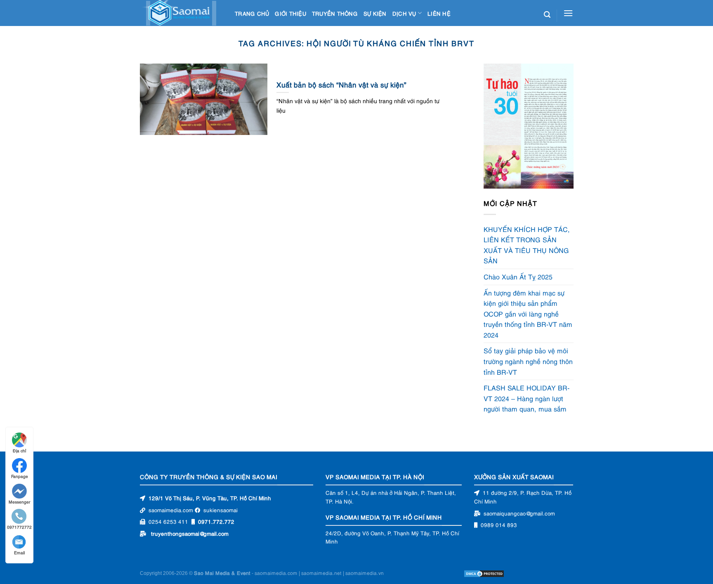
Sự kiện (375, 13)
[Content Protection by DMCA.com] (484, 573)
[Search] (547, 15)
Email (19, 552)
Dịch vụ (404, 13)
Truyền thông (335, 13)
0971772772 (19, 527)
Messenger (20, 501)
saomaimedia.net (321, 573)
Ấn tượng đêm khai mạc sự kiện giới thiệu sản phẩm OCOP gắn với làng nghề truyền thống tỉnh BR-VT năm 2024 (528, 313)
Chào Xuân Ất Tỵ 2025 (518, 276)
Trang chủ (252, 13)
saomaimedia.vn (364, 573)
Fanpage (19, 476)
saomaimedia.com (276, 573)
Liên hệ (439, 13)
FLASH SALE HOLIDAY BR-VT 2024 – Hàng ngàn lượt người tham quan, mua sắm (527, 398)
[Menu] (568, 13)
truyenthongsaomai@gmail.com (190, 533)
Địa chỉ (19, 450)
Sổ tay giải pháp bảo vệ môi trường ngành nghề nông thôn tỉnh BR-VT (528, 361)
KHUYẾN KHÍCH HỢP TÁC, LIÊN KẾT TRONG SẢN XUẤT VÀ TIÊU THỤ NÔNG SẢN (527, 245)
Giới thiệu (290, 13)
